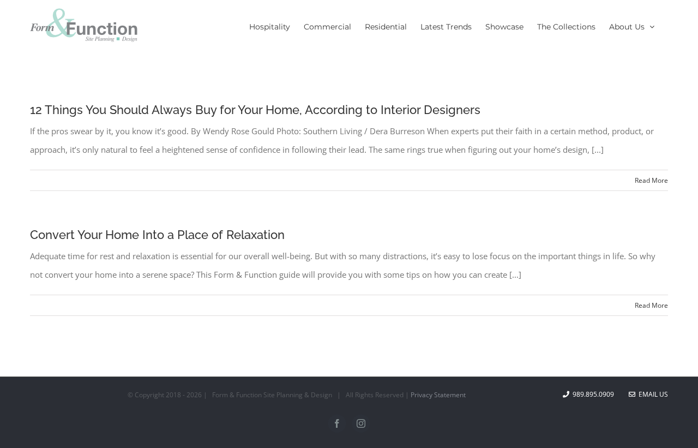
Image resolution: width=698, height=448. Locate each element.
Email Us (651, 394)
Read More (651, 180)
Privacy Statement (438, 394)
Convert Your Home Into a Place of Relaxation (157, 235)
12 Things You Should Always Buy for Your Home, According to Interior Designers (255, 110)
